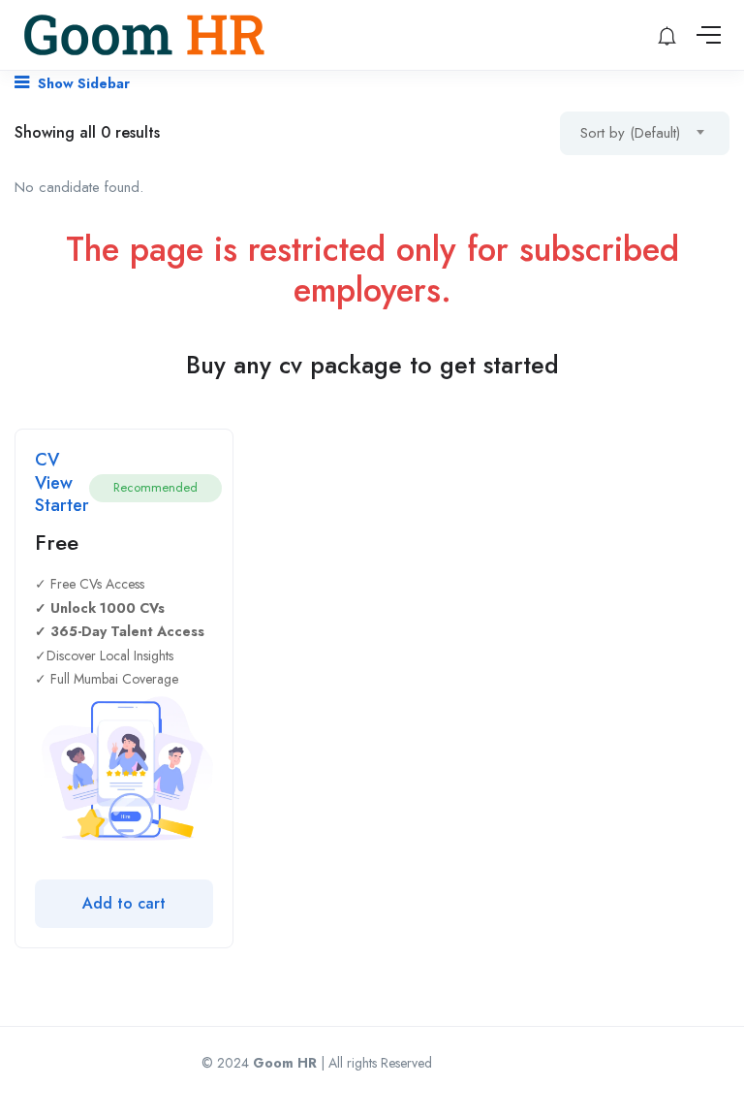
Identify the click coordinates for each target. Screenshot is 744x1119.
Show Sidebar (82, 83)
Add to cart (124, 903)
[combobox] (644, 133)
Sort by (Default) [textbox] (630, 133)
